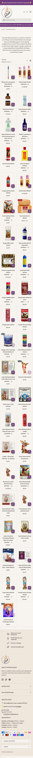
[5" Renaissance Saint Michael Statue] (25, 499)
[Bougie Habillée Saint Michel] (8, 288)
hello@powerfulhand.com (11, 714)
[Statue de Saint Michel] (25, 367)
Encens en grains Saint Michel (8, 271)
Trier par (4, 59)
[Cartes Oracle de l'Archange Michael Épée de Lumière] (8, 526)
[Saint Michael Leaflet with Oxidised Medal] (25, 556)
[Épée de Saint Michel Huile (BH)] (25, 233)
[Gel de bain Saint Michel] (25, 261)
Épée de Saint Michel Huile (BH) (25, 244)
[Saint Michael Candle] (25, 100)
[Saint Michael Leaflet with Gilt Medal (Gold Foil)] (8, 499)
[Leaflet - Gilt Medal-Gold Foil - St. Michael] (8, 447)
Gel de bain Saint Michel (25, 271)
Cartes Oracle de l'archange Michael (8, 621)
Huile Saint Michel (8, 109)
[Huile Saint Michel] (8, 100)
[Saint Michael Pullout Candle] (25, 420)
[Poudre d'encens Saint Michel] (25, 315)
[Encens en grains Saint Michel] (8, 261)
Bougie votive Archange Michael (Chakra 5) (8, 351)
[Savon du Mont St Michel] (25, 206)
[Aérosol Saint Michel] (8, 154)
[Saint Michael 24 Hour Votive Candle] (25, 526)
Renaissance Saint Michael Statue (8, 483)
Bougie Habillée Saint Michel (8, 298)
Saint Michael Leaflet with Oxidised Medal (25, 566)
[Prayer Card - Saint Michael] (8, 395)
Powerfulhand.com (9, 751)
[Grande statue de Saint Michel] (25, 583)
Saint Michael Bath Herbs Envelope (24, 483)
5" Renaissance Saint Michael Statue (25, 510)
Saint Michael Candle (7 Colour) (25, 351)
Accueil (3, 29)
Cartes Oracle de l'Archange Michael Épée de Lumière (8, 538)
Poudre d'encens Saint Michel (24, 326)
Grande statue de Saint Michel (24, 593)
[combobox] (16, 20)
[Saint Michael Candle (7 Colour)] (25, 340)
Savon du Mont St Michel (25, 217)
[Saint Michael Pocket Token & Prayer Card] (8, 420)
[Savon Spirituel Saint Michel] (8, 206)
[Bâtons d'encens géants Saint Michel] (8, 72)
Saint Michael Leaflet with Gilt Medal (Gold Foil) (8, 511)
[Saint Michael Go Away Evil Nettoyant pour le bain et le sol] (8, 125)
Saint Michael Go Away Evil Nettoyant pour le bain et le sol (8, 136)
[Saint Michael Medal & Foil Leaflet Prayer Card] (8, 367)
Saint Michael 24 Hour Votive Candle (24, 537)
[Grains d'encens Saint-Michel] (25, 395)
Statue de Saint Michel (24, 377)
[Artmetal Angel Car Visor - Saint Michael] (8, 556)
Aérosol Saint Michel (8, 163)
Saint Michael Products (10, 29)
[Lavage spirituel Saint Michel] (8, 181)
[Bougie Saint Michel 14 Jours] (25, 288)
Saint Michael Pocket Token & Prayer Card (8, 430)
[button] (27, 11)
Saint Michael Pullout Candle (24, 430)
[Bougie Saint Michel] (8, 315)
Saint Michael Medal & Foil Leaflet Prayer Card (8, 378)
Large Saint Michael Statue (8, 593)
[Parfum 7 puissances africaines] (25, 125)
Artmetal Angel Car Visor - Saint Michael (8, 566)
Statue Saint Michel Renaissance (24, 457)
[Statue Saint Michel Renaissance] (25, 447)
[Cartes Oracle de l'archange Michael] (8, 610)
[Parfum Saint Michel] (25, 72)
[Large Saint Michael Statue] (8, 583)
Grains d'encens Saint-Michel (24, 405)
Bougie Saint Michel (8, 324)
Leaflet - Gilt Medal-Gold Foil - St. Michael (8, 457)
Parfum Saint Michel (25, 82)
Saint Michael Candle (25, 109)
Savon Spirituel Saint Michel (8, 217)
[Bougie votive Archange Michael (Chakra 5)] (8, 340)
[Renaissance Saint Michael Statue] (8, 472)
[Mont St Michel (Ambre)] (25, 154)
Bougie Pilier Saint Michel (8, 244)
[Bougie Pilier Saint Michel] (8, 233)
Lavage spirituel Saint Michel (8, 192)
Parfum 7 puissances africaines (25, 135)
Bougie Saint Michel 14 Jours (24, 298)
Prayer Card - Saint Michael (8, 405)
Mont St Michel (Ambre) (24, 164)
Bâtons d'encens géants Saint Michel (8, 83)
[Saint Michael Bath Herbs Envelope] (25, 472)
